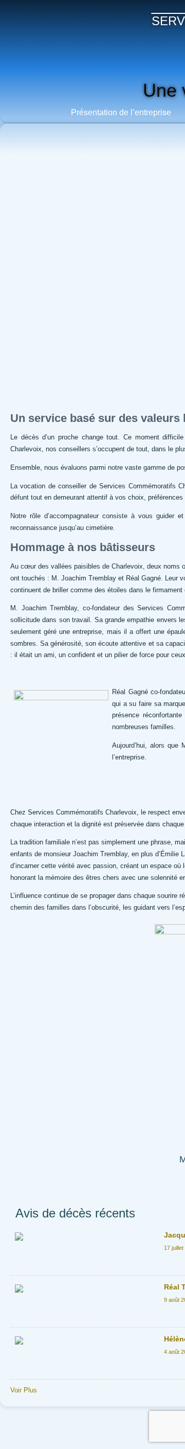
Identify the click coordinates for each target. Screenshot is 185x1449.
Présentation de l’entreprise (121, 112)
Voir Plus (23, 1390)
